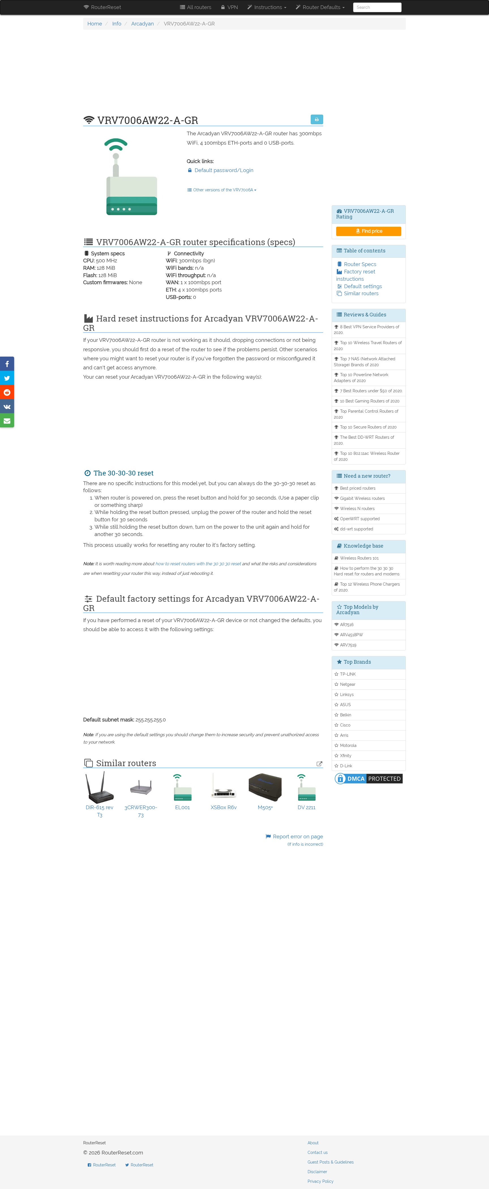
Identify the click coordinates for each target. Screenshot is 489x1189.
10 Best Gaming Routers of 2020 (369, 401)
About (313, 1143)
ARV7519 (347, 644)
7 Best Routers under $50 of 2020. (371, 390)
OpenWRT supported (359, 518)
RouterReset (105, 7)
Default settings (362, 286)
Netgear (347, 684)
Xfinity (345, 755)
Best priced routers (357, 488)
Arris (343, 735)
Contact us (318, 1152)
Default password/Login (223, 170)
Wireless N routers (357, 508)
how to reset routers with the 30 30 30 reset (198, 563)
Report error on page (297, 840)
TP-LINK (347, 674)
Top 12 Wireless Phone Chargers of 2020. (367, 587)
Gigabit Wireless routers (362, 498)
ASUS (345, 704)
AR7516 (346, 624)
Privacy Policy (321, 1181)
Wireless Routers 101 (359, 558)
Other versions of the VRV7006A (223, 190)
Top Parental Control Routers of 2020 (366, 414)
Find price (371, 231)
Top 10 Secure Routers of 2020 (368, 427)
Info (116, 24)
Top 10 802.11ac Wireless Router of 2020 (367, 456)
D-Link (345, 765)
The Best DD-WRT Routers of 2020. (364, 440)
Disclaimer (317, 1171)
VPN (232, 7)
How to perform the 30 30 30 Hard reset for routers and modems (367, 571)
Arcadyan (142, 24)
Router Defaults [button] (321, 7)
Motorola (348, 745)
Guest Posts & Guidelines (331, 1162)
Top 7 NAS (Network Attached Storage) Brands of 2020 (365, 361)
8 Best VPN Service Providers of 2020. (367, 329)
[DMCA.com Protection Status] (368, 778)
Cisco (344, 725)
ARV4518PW (351, 634)
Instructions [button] (268, 7)
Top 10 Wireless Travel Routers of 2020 (368, 345)
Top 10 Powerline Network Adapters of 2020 (361, 377)
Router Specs (359, 264)
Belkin (345, 714)
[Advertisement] (203, 75)
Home (94, 24)
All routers (198, 7)
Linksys (346, 694)
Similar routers (361, 293)
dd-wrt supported (356, 528)
